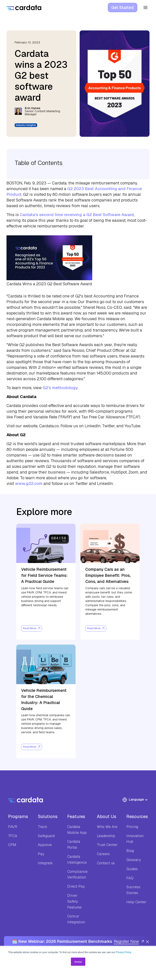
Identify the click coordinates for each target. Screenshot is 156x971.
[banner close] (147, 941)
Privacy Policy (123, 952)
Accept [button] (78, 961)
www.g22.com (28, 483)
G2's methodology (60, 387)
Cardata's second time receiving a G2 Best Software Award (77, 214)
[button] (137, 799)
